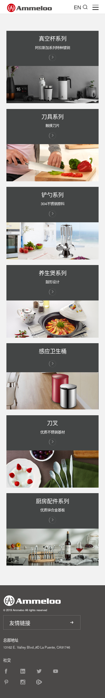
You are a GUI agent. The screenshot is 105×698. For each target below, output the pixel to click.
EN (77, 7)
